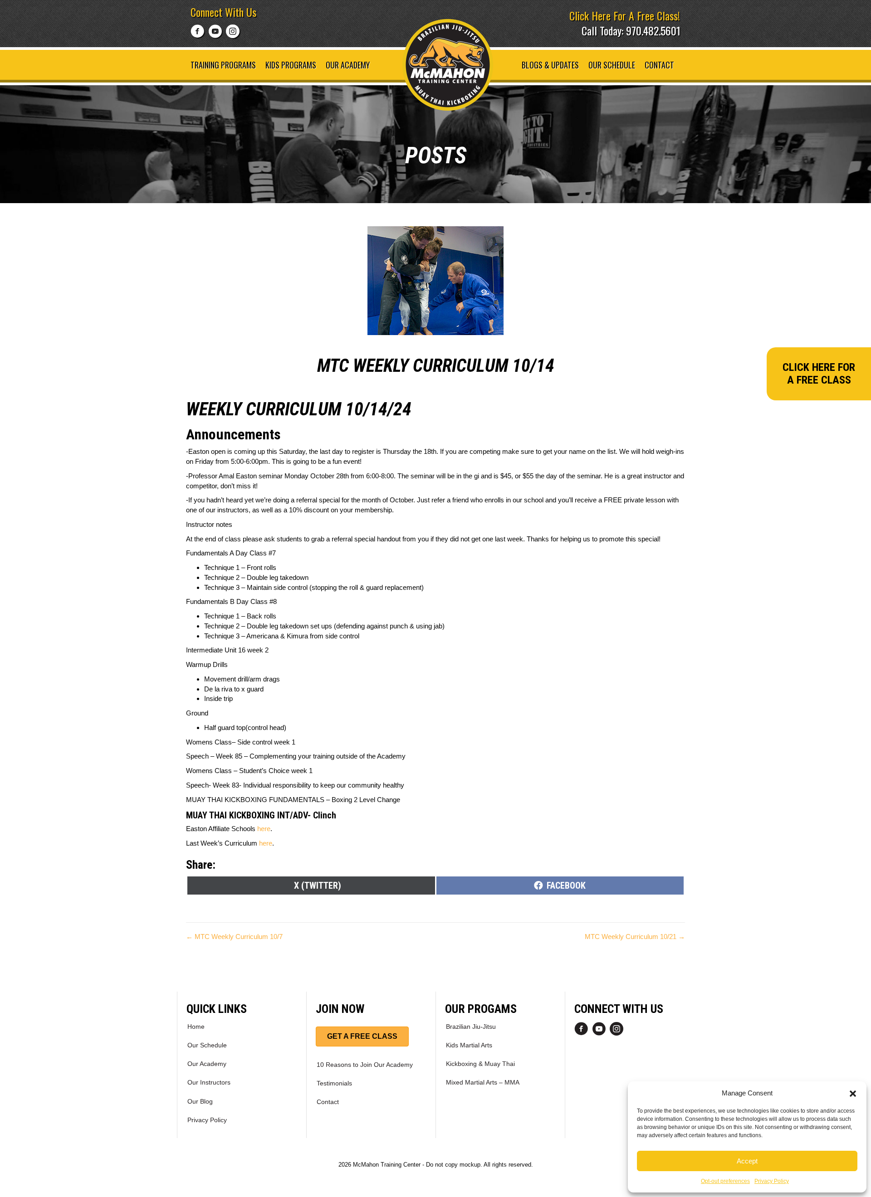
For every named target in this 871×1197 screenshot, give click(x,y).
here (263, 828)
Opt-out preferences (725, 1181)
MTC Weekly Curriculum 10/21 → (635, 936)
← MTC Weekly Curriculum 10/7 (234, 936)
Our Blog (200, 1101)
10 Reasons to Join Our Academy (365, 1064)
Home (196, 1026)
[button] (852, 1092)
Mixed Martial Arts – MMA (482, 1082)
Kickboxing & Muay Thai (480, 1063)
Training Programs (223, 65)
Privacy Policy (771, 1181)
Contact (659, 65)
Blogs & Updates (550, 65)
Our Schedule (611, 65)
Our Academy (348, 65)
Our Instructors (208, 1082)
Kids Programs (290, 65)
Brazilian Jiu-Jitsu (471, 1026)
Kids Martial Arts (469, 1045)
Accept (747, 1161)
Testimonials (334, 1083)
